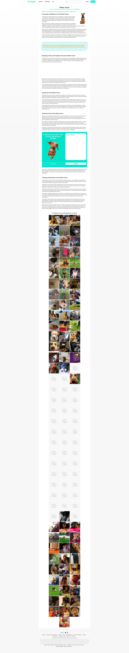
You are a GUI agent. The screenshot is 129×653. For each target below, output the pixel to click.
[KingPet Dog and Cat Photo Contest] (31, 1)
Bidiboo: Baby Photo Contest (60, 644)
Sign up (93, 1)
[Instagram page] (68, 633)
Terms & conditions (77, 634)
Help (64, 634)
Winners (60, 634)
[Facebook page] (66, 633)
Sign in (87, 1)
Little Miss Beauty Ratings (82, 643)
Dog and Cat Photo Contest (51, 634)
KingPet (43, 634)
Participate (47, 1)
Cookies (84, 634)
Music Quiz (70, 646)
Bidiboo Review (59, 643)
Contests (40, 1)
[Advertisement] (64, 70)
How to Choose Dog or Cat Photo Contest (70, 643)
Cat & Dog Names (69, 634)
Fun (53, 1)
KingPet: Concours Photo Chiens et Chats (75, 644)
